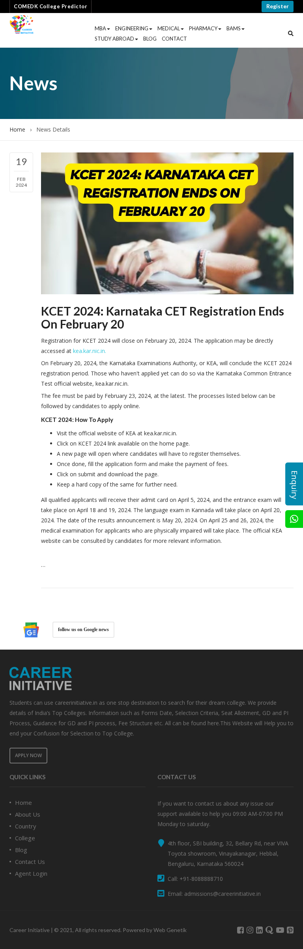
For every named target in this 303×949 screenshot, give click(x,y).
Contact (174, 38)
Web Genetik (170, 930)
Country (25, 826)
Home (17, 129)
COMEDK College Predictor (50, 6)
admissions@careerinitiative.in (222, 893)
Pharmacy (203, 28)
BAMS (233, 28)
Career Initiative (29, 930)
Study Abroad (114, 38)
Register (277, 6)
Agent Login (31, 873)
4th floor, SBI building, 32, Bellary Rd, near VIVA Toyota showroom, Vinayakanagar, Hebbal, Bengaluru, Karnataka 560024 (228, 853)
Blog (150, 38)
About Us (27, 814)
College (25, 838)
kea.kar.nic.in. (89, 351)
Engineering (131, 28)
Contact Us (30, 861)
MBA (100, 28)
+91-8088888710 (201, 878)
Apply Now (28, 755)
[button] (291, 33)
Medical (168, 28)
